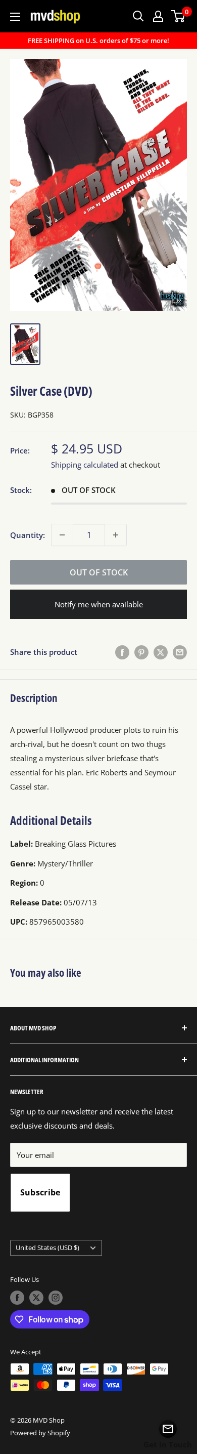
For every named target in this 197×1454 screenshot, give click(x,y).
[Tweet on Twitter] (161, 651)
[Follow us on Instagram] (55, 1298)
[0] (178, 16)
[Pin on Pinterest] (141, 651)
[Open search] (138, 16)
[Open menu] (15, 17)
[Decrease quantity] (62, 535)
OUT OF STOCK (99, 572)
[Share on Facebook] (122, 651)
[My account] (158, 16)
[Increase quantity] (115, 535)
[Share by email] (180, 651)
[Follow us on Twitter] (36, 1298)
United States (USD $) (47, 1247)
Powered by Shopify (40, 1432)
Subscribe (40, 1192)
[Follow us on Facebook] (17, 1298)
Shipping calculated (84, 465)
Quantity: (27, 535)
